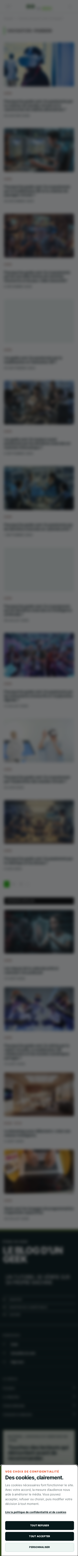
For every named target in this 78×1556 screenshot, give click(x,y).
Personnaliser (39, 1547)
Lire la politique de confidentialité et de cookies (35, 1512)
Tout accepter (39, 1536)
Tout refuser (39, 1525)
